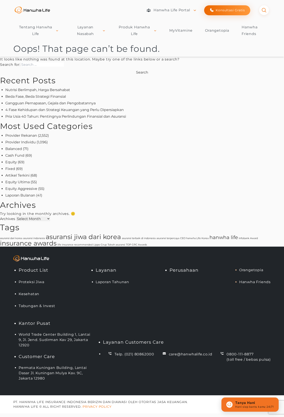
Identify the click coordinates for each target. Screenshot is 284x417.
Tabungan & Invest (37, 306)
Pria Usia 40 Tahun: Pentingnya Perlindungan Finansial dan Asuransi (65, 116)
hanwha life (223, 237)
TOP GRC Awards (136, 244)
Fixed (10, 169)
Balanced (13, 149)
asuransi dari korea (11, 238)
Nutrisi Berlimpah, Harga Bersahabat (37, 90)
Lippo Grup (100, 244)
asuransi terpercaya (167, 238)
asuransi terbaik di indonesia (139, 238)
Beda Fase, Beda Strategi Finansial (35, 96)
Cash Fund (14, 155)
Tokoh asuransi (116, 244)
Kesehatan (29, 294)
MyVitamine (181, 30)
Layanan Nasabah (85, 30)
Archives (7, 219)
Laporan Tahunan (112, 282)
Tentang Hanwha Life (35, 30)
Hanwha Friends (255, 282)
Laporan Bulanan (20, 195)
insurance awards (28, 243)
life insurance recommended (75, 244)
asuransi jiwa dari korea (83, 237)
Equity (11, 162)
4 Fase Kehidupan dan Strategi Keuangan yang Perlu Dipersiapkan (64, 110)
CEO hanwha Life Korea (194, 238)
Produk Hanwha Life (134, 30)
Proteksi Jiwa (31, 282)
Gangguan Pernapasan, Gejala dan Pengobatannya (50, 103)
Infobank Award (248, 238)
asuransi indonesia (34, 238)
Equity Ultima (17, 182)
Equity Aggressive (21, 189)
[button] (250, 405)
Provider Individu (20, 142)
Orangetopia (217, 30)
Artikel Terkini (17, 175)
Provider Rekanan (21, 135)
